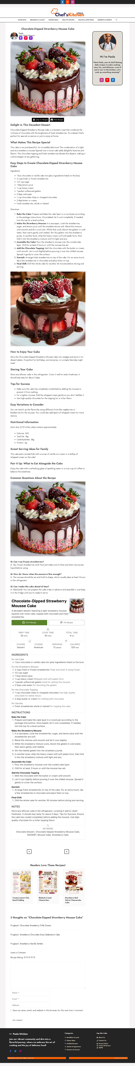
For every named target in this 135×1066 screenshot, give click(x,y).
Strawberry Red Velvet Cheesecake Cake (73, 900)
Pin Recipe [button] (68, 622)
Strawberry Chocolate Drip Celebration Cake (40, 934)
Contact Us (118, 1058)
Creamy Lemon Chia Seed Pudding (20, 899)
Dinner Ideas (53, 20)
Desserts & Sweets (105, 20)
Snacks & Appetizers (86, 20)
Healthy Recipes (68, 20)
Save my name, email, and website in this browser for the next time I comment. (48, 1010)
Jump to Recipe (41, 119)
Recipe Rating (16, 957)
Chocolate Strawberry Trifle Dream (35, 925)
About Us (124, 1058)
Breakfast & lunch (37, 20)
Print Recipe (58, 119)
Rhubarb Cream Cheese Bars (45, 899)
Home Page (22, 20)
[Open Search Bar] (116, 20)
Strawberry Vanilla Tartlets (31, 943)
